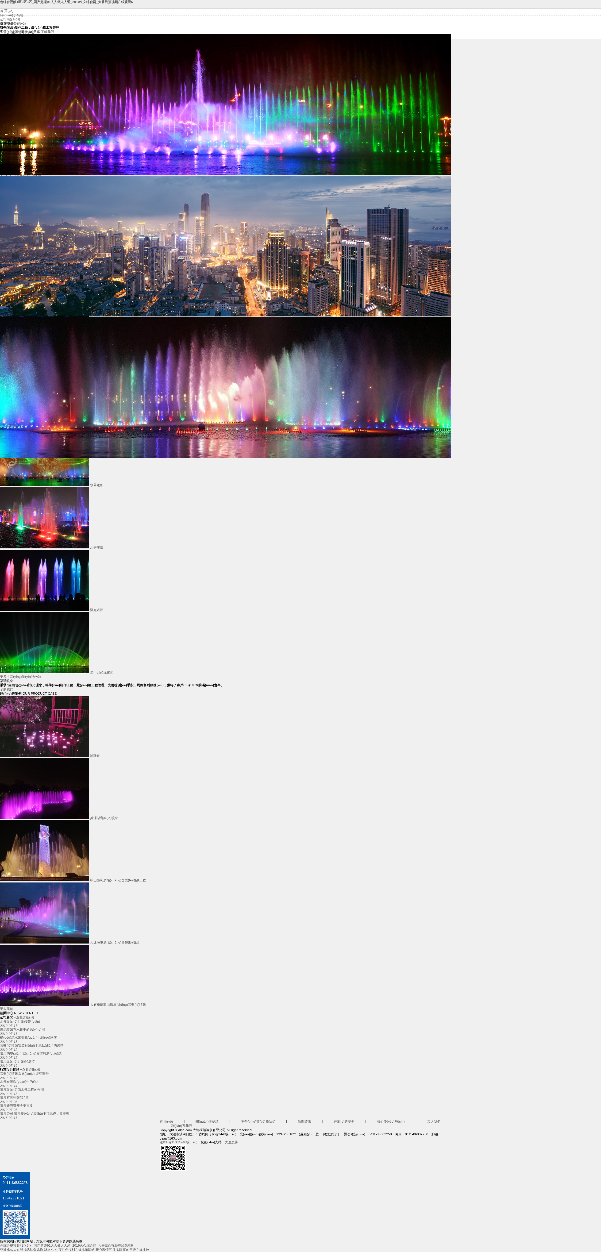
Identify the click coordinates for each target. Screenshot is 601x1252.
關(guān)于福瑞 (11, 15)
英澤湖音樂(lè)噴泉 (103, 818)
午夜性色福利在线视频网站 (75, 1250)
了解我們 (47, 32)
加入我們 (433, 1121)
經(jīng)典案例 (344, 1121)
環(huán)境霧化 (101, 672)
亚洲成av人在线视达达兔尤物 (21, 1250)
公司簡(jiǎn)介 (10, 19)
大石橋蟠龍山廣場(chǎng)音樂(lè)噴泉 (117, 1004)
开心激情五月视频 (109, 1250)
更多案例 (6, 1009)
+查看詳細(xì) (24, 1017)
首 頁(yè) (6, 11)
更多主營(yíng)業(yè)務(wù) (20, 676)
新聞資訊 (304, 1121)
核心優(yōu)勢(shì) (391, 1121)
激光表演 (96, 610)
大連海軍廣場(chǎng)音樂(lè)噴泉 (114, 942)
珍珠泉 (94, 756)
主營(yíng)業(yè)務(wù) (258, 1121)
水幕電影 (96, 485)
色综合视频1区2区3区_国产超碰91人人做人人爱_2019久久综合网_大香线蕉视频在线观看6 (66, 2)
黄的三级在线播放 (136, 1250)
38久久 (49, 1250)
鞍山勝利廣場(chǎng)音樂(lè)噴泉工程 (117, 880)
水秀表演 (96, 547)
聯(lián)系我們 (181, 1126)
